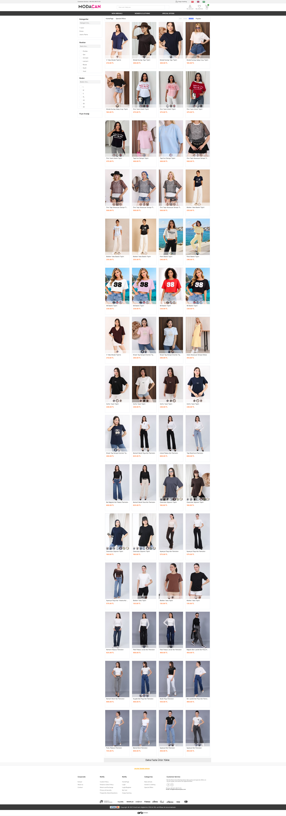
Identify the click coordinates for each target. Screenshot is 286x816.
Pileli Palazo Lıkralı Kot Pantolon (144, 649)
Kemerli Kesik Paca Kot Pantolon (144, 502)
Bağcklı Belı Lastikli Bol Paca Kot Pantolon (201, 649)
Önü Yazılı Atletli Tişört (141, 109)
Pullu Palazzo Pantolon (114, 748)
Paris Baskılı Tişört (166, 256)
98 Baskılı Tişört (111, 306)
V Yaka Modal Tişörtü (113, 60)
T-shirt (81, 28)
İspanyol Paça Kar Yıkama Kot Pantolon (119, 600)
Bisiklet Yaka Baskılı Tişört (195, 207)
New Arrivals (117, 13)
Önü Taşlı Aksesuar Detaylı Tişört (198, 158)
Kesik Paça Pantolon (167, 699)
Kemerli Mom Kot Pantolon (115, 699)
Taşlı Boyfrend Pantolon (195, 453)
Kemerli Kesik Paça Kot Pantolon (144, 453)
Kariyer (80, 782)
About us (80, 784)
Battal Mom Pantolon (140, 748)
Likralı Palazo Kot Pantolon (169, 453)
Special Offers (168, 13)
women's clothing (149, 784)
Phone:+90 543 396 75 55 (173, 788)
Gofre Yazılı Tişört (112, 404)
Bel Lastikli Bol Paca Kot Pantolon (198, 699)
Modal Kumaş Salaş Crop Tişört (197, 60)
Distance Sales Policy (107, 784)
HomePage (109, 18)
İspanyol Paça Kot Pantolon (169, 551)
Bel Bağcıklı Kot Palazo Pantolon (117, 502)
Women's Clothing (142, 13)
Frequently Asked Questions (108, 793)
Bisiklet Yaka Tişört (139, 600)
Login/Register (126, 787)
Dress (81, 31)
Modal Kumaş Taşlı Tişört (141, 60)
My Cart (124, 790)
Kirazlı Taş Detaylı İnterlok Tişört (144, 355)
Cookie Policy (104, 782)
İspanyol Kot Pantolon (167, 748)
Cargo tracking (126, 793)
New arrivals (148, 782)
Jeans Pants (83, 34)
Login (124, 784)
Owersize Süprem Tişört (168, 502)
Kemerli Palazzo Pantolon (115, 649)
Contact (80, 787)
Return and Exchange (106, 787)
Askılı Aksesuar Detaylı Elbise (197, 355)
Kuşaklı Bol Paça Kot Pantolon (143, 699)
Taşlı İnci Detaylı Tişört (140, 158)
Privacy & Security (105, 790)
